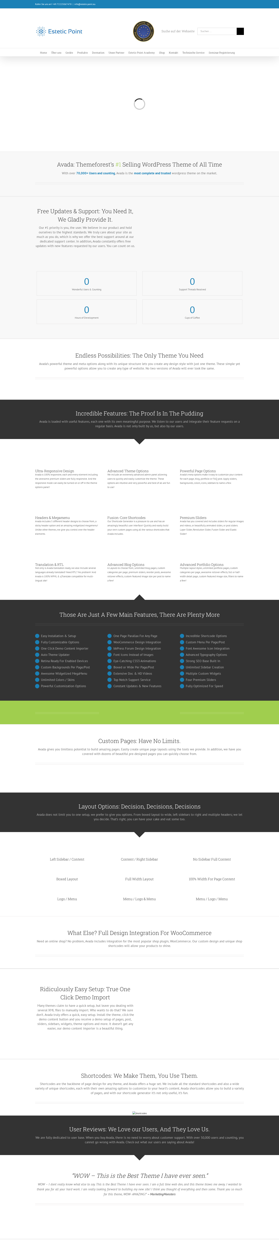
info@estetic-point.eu (84, 4)
